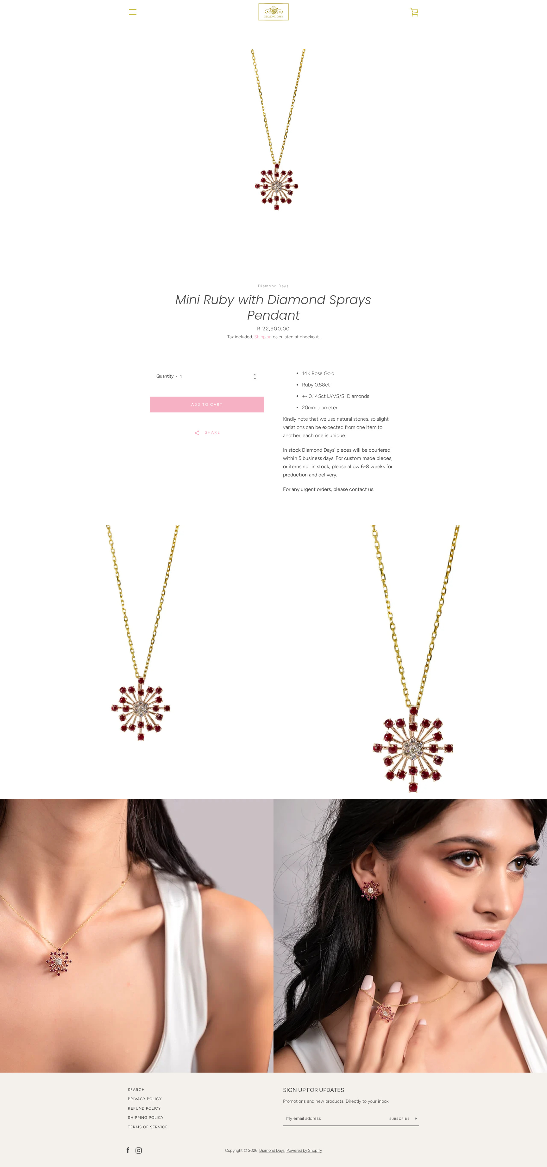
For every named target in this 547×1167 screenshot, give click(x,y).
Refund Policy (144, 1108)
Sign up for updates (313, 1090)
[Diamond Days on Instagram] (138, 1150)
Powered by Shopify (304, 1150)
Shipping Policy (146, 1117)
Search (136, 1089)
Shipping (263, 337)
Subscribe (400, 1119)
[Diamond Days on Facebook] (128, 1150)
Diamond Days (272, 1150)
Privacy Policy (145, 1099)
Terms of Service (148, 1127)
